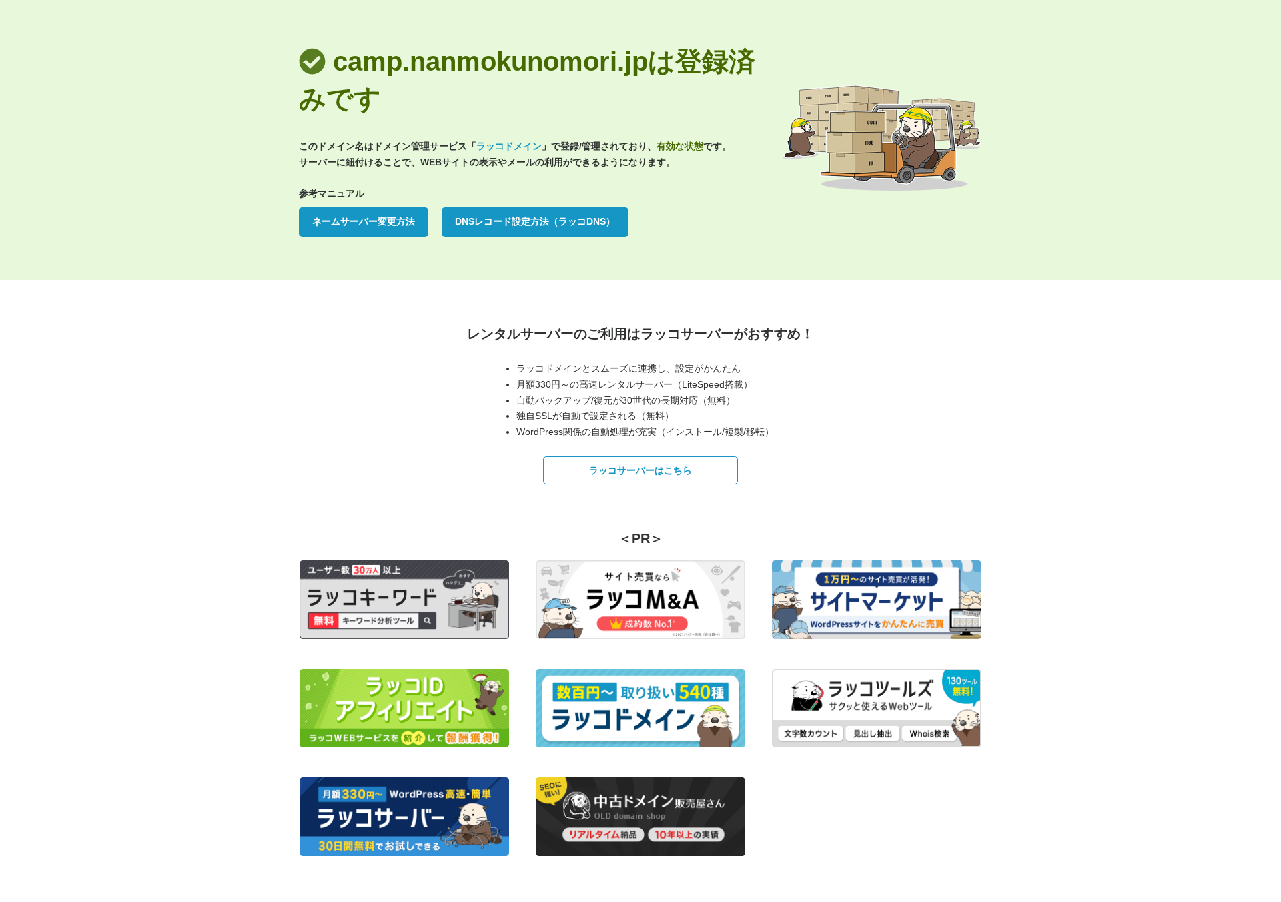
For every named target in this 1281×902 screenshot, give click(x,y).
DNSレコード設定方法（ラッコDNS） (535, 221)
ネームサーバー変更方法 (363, 221)
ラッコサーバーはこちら (640, 470)
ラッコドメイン (509, 146)
